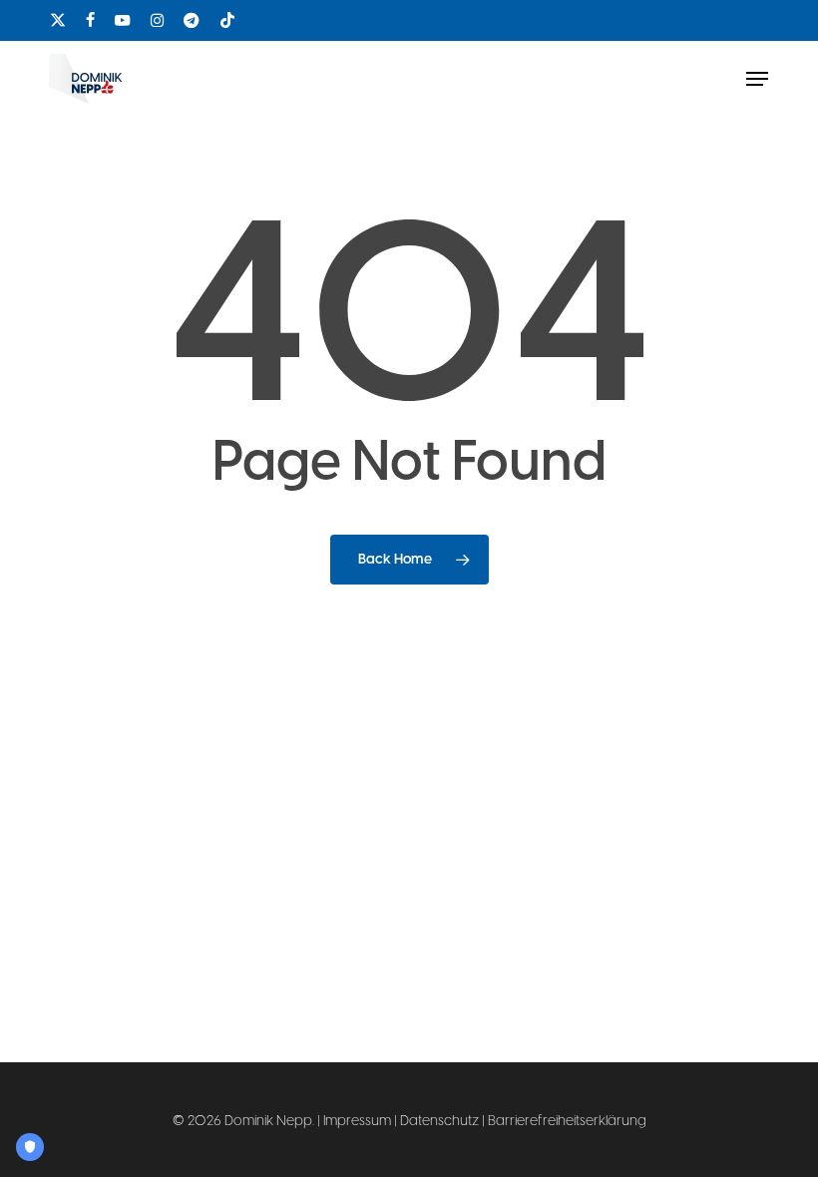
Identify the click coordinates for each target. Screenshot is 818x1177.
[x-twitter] (58, 20)
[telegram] (192, 20)
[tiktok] (227, 20)
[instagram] (157, 20)
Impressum (357, 1120)
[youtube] (123, 20)
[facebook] (90, 20)
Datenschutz (439, 1120)
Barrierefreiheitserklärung (567, 1120)
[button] (757, 79)
